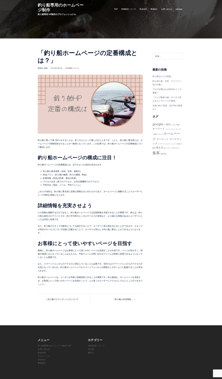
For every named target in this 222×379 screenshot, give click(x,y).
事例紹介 (154, 9)
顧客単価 (163, 154)
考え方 (159, 147)
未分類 (91, 349)
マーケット (162, 139)
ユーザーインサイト (164, 144)
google (157, 124)
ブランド (160, 134)
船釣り (91, 352)
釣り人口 (176, 148)
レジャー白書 (175, 144)
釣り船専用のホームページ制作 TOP (54, 345)
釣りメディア (168, 148)
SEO (168, 124)
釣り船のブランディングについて (63, 299)
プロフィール (44, 356)
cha (46, 68)
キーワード (158, 128)
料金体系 (143, 9)
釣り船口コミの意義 (161, 76)
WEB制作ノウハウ (128, 9)
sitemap (179, 9)
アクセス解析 (175, 125)
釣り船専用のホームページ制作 (61, 7)
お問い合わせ (166, 9)
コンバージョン (170, 129)
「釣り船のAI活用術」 (123, 299)
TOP (116, 9)
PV (164, 125)
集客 (156, 153)
